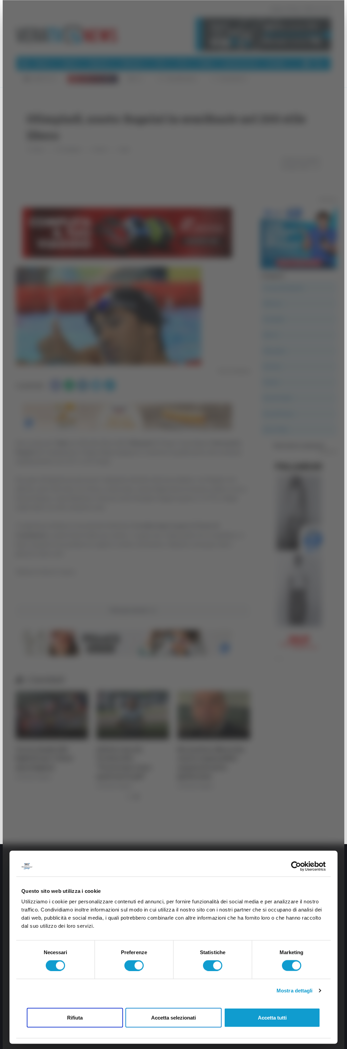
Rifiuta (75, 1017)
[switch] (134, 965)
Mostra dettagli (295, 990)
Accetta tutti (272, 1017)
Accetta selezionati (173, 1017)
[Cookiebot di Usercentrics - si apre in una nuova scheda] (296, 866)
